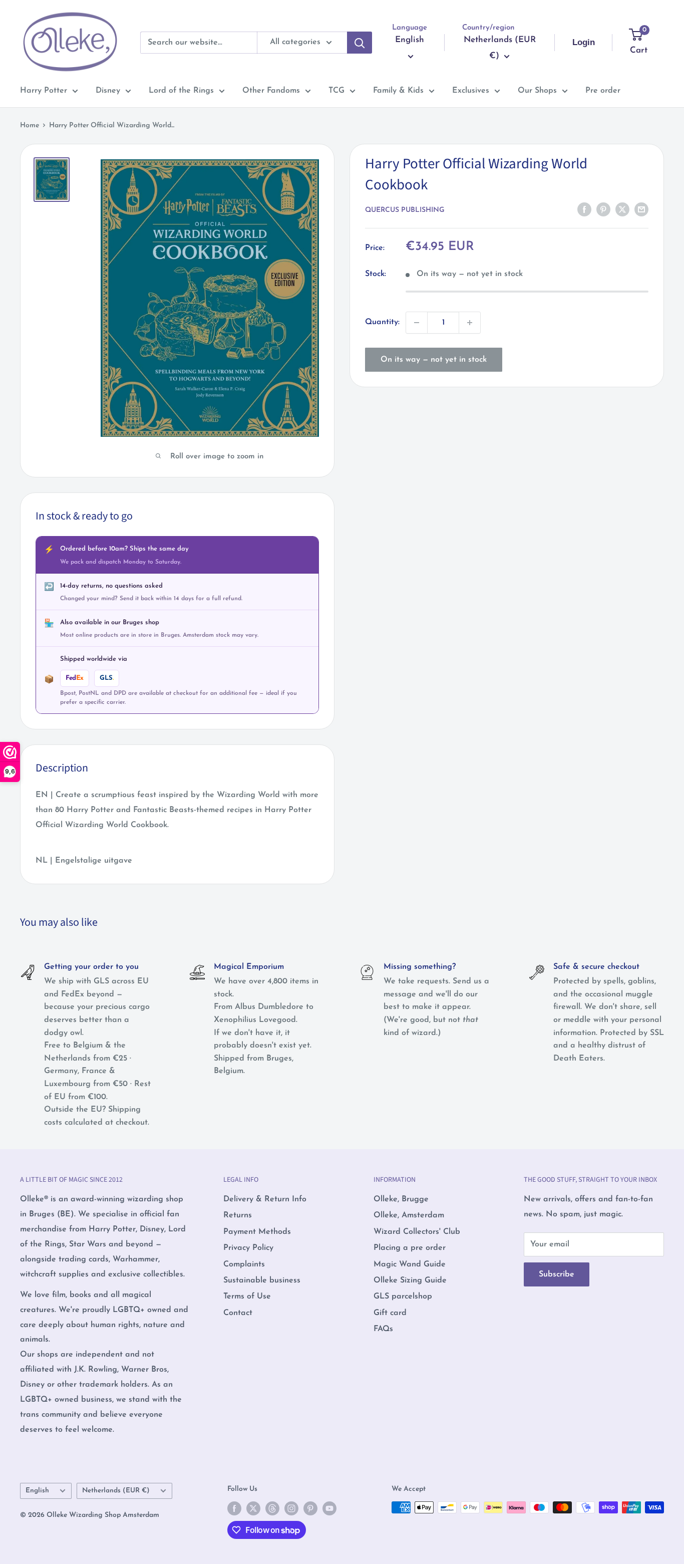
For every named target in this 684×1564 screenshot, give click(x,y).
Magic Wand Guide (410, 1264)
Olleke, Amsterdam (409, 1215)
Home (29, 125)
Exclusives (470, 91)
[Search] (359, 43)
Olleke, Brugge (401, 1199)
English (37, 1490)
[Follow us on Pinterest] (310, 1508)
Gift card (390, 1313)
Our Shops (537, 91)
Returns (237, 1215)
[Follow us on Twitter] (253, 1508)
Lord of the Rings (181, 91)
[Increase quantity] (469, 322)
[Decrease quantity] (416, 322)
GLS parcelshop (403, 1296)
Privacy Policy (248, 1248)
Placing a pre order (410, 1248)
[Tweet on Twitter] (622, 209)
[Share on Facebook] (584, 209)
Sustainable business (261, 1280)
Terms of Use (247, 1296)
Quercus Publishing (405, 210)
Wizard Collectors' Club (417, 1232)
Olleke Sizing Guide (410, 1280)
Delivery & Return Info (264, 1199)
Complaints (244, 1264)
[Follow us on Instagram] (291, 1508)
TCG (336, 91)
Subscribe (556, 1274)
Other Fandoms (271, 91)
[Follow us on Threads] (272, 1508)
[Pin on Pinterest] (603, 209)
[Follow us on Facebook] (234, 1508)
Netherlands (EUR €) (116, 1490)
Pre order (602, 91)
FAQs (383, 1329)
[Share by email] (641, 209)
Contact (237, 1313)
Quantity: (382, 322)
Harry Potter (43, 91)
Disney (108, 91)
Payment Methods (257, 1232)
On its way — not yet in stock (434, 360)
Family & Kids (398, 91)
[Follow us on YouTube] (329, 1508)
